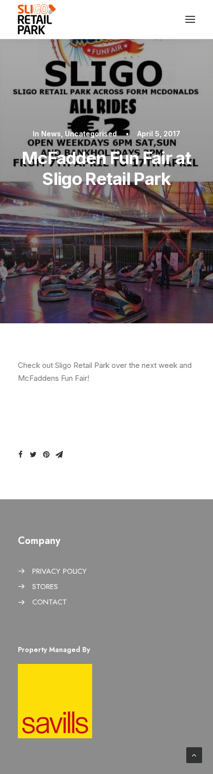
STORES (45, 586)
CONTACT (49, 601)
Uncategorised (91, 133)
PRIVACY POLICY (59, 571)
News (51, 133)
